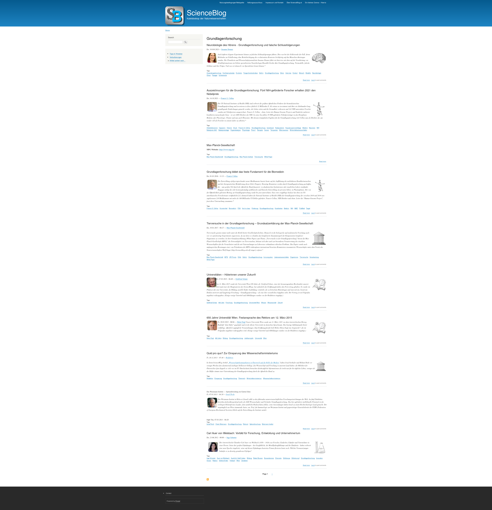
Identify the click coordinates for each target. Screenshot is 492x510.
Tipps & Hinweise (176, 53)
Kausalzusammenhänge (293, 128)
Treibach (232, 461)
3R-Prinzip (232, 257)
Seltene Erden (223, 461)
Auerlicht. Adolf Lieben (238, 458)
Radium (215, 461)
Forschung (229, 303)
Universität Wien (254, 303)
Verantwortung (314, 257)
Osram (209, 461)
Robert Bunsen (258, 458)
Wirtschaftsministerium (254, 378)
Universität (258, 338)
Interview (288, 73)
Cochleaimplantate (228, 73)
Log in (313, 80)
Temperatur (274, 130)
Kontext (295, 73)
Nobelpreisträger (223, 130)
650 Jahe (221, 303)
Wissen (263, 303)
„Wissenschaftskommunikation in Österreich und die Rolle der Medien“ (254, 362)
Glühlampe (286, 458)
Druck (235, 128)
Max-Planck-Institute (246, 157)
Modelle (308, 73)
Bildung (225, 338)
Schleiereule (223, 75)
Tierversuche (258, 157)
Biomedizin (232, 208)
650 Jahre (218, 338)
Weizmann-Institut (267, 424)
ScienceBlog (206, 12)
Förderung (255, 208)
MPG (226, 257)
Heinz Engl (241, 322)
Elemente (278, 458)
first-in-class (246, 208)
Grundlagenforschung (272, 73)
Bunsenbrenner (269, 458)
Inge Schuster (232, 437)
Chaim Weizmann (221, 424)
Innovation (319, 458)
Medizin (305, 128)
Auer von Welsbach (223, 458)
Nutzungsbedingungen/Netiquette (232, 2)
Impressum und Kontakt (274, 2)
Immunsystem (268, 257)
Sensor (266, 130)
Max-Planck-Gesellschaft (215, 157)
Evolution (239, 73)
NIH (318, 128)
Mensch (301, 73)
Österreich (241, 378)
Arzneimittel (223, 208)
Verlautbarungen (176, 57)
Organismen (294, 257)
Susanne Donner (227, 49)
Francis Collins (232, 176)
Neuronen (312, 128)
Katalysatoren (279, 128)
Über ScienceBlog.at (294, 2)
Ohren (209, 75)
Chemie (229, 128)
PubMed (302, 208)
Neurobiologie (316, 73)
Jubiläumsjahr (248, 338)
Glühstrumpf (295, 458)
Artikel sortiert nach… (177, 60)
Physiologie (246, 130)
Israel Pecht (230, 394)
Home (167, 30)
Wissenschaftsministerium (271, 378)
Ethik (239, 257)
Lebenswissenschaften (281, 257)
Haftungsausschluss (254, 2)
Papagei (214, 75)
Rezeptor (260, 130)
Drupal (177, 501)
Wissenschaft (272, 303)
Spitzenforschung (255, 424)
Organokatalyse (235, 130)
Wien (265, 338)
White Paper (268, 157)
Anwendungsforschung (214, 73)
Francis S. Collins (227, 98)
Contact (168, 493)
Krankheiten (279, 208)
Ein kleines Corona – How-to (315, 2)
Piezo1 (253, 130)
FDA (239, 208)
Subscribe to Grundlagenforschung (208, 479)
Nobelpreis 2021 (212, 130)
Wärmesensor (283, 130)
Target (308, 208)
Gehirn (261, 73)
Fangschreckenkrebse (250, 73)
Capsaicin (222, 128)
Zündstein (244, 461)
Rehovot (245, 424)
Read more (306, 80)
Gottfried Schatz (242, 279)
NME (296, 208)
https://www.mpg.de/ (226, 149)
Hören (282, 73)
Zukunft (280, 303)
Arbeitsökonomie (212, 128)
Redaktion (229, 357)
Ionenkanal (270, 128)
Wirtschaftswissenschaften (298, 130)
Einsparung (218, 378)
